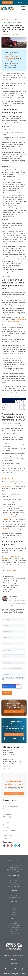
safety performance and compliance (11, 57)
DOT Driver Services (8, 754)
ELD (4, 825)
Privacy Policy (13, 959)
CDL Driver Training (8, 803)
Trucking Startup (7, 835)
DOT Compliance (8, 752)
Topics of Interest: (11, 800)
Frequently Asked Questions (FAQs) (12, 763)
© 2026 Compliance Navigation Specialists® (13, 955)
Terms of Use (14, 963)
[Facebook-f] (4, 845)
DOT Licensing (7, 757)
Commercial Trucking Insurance (11, 809)
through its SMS (6, 486)
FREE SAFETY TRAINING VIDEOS (13, 761)
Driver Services (7, 822)
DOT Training (6, 819)
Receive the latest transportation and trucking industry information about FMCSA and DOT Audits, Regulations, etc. (14, 788)
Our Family (14, 918)
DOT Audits (6, 811)
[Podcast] (22, 969)
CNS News (6, 838)
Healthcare (6, 827)
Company (14, 901)
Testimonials (6, 768)
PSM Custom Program (9, 766)
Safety (4, 833)
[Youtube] (8, 845)
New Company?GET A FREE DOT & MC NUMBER (14, 705)
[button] (23, 8)
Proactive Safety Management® (14, 858)
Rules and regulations (9, 830)
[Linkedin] (12, 845)
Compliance (10, 22)
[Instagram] (19, 845)
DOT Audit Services (8, 750)
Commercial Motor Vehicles (10, 806)
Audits (3, 22)
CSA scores (18, 22)
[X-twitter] (15, 845)
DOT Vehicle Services (9, 759)
